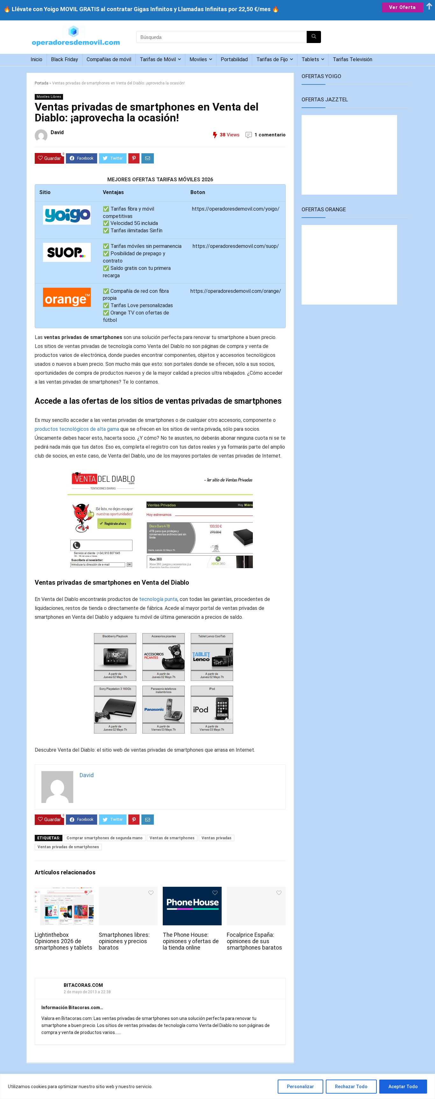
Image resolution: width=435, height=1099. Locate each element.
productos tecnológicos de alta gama (77, 429)
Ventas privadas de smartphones (68, 847)
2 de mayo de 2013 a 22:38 (87, 992)
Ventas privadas (217, 838)
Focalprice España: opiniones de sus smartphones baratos (254, 941)
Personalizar (300, 1086)
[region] (217, 1086)
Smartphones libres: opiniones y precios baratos (124, 941)
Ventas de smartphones (172, 838)
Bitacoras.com (83, 985)
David (57, 132)
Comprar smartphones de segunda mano (105, 838)
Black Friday (64, 59)
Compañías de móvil (109, 59)
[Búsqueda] (314, 37)
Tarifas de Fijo (272, 59)
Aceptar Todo (403, 1086)
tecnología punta (158, 599)
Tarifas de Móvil (158, 59)
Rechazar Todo (351, 1086)
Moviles (198, 59)
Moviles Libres (49, 97)
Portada (41, 83)
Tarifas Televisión (352, 59)
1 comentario (270, 135)
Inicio (36, 59)
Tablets (310, 59)
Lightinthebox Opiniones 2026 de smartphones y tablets (63, 941)
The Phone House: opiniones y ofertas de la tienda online (191, 941)
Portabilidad (234, 59)
